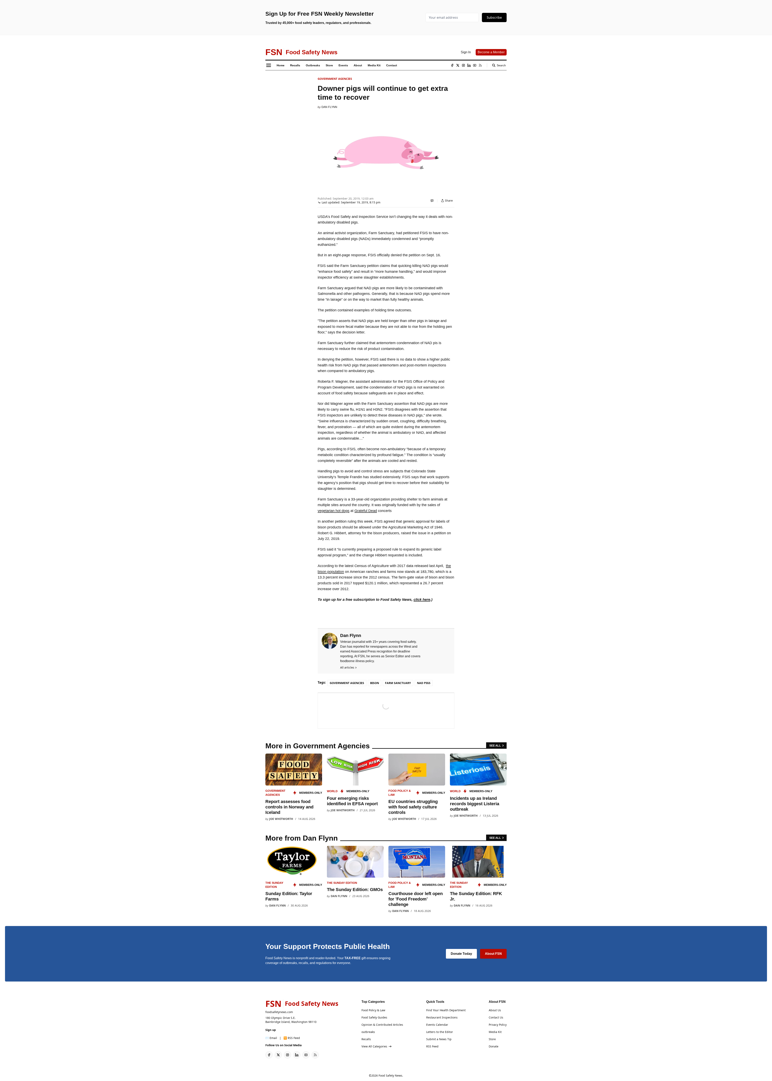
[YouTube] (474, 65)
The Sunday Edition (342, 882)
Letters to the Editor (439, 1032)
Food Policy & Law (373, 1010)
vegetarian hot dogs (333, 511)
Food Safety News (390, 1075)
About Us (495, 1010)
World (332, 791)
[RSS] (480, 65)
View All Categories (374, 1046)
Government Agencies (335, 79)
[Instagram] (463, 65)
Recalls (366, 1039)
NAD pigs (423, 683)
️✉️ (271, 1038)
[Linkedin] (469, 65)
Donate (493, 1046)
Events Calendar (437, 1025)
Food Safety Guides (374, 1017)
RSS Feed (432, 1046)
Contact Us (496, 1017)
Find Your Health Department (446, 1010)
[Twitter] (458, 65)
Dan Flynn (329, 107)
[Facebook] (452, 65)
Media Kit (495, 1032)
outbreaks (368, 1032)
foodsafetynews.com (279, 1012)
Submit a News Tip (439, 1039)
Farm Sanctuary (398, 683)
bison (374, 683)
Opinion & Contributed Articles (382, 1025)
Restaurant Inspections (442, 1017)
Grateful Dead (365, 511)
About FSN (493, 953)
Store (492, 1039)
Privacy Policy (498, 1025)
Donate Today (461, 953)
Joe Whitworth (281, 819)
